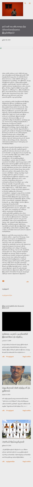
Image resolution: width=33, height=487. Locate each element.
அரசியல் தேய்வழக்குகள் (13, 441)
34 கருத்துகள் (10, 410)
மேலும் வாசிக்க (27, 356)
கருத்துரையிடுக (7, 295)
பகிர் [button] (27, 281)
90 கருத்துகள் (10, 356)
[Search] (25, 3)
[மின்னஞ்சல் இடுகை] (3, 281)
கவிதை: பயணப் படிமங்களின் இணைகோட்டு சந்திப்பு (15, 335)
